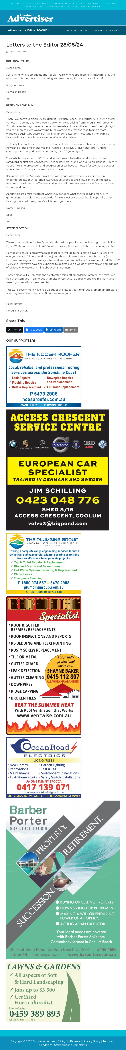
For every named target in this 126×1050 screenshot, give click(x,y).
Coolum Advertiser (44, 1041)
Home (68, 30)
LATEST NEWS (79, 30)
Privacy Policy (92, 1041)
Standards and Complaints (70, 1045)
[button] (118, 18)
